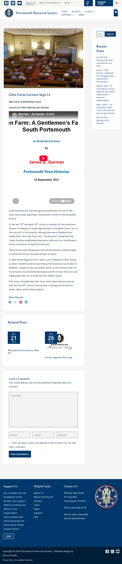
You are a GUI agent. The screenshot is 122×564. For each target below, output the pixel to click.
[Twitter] (15, 302)
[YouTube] (20, 3)
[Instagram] (13, 3)
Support (38, 512)
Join (8, 536)
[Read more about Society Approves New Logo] (59, 342)
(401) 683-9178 (78, 507)
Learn (37, 504)
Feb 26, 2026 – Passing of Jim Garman (102, 120)
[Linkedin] (26, 302)
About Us (38, 493)
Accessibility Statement (24, 560)
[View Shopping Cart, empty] (116, 13)
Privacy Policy (7, 560)
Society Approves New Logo (58, 357)
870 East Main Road (74, 493)
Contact (38, 501)
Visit (36, 516)
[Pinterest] (21, 302)
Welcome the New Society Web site (23, 351)
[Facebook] (6, 3)
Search (110, 34)
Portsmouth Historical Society (36, 13)
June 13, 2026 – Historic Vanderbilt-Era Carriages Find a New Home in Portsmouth (105, 76)
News (36, 509)
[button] (71, 3)
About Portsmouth (43, 496)
